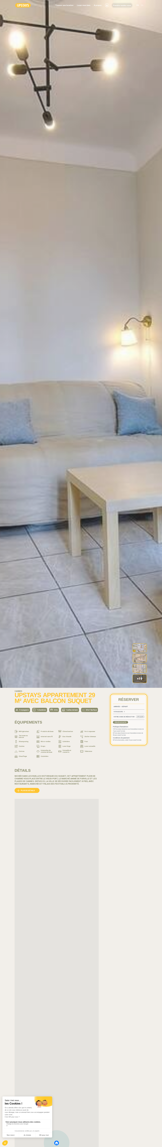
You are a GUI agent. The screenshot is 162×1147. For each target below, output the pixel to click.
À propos (98, 5)
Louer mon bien (83, 5)
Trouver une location (64, 5)
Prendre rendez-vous (122, 5)
